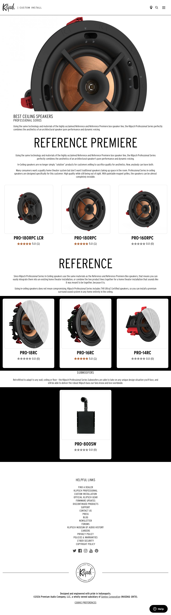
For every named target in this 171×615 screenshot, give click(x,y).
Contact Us (85, 510)
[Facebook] (80, 550)
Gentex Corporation (110, 596)
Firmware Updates (85, 500)
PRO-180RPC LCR (28, 237)
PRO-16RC (85, 352)
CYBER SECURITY (85, 540)
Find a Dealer (85, 487)
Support (85, 507)
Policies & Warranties (85, 537)
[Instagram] (85, 550)
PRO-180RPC (85, 237)
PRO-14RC (142, 352)
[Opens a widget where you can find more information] (158, 609)
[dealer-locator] (151, 7)
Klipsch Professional (86, 490)
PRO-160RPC (142, 237)
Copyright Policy (85, 543)
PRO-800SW (85, 444)
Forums (85, 523)
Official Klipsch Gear (86, 497)
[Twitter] (74, 550)
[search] (156, 7)
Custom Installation (85, 493)
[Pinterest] (96, 550)
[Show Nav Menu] (163, 7)
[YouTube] (91, 550)
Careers (85, 530)
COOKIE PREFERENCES (85, 602)
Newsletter (85, 520)
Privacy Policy (85, 533)
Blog (85, 517)
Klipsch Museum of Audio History (85, 527)
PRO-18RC (28, 352)
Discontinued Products (85, 503)
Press (85, 513)
